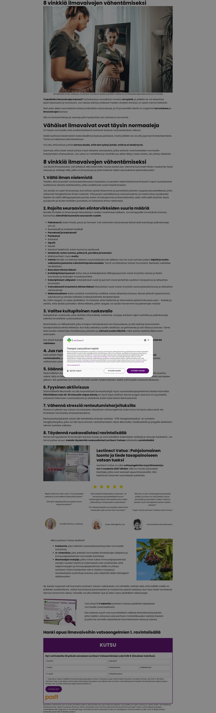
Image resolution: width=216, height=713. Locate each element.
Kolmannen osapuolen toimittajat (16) (97, 357)
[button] (74, 371)
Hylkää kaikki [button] (114, 371)
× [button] (148, 340)
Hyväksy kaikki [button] (138, 371)
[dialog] (108, 356)
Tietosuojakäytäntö (73, 365)
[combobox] (145, 340)
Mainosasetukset (89, 362)
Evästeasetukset (138, 362)
